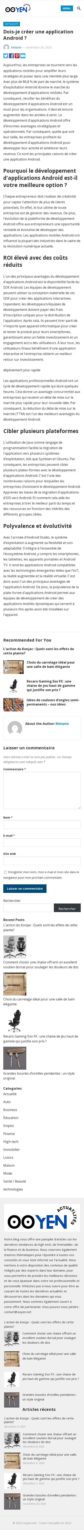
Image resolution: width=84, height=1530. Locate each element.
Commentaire (14, 769)
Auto (7, 1102)
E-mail (9, 836)
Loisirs (8, 1157)
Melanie (16, 47)
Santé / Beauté (14, 1181)
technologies (13, 1189)
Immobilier (11, 1149)
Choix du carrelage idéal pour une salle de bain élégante (51, 664)
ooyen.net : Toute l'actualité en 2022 (47, 1523)
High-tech (10, 1141)
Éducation (10, 1118)
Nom (8, 817)
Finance (9, 1133)
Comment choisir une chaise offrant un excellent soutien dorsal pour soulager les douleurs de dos (49, 1337)
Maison (9, 1165)
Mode (7, 1173)
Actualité (11, 24)
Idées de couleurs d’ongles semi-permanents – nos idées (53, 702)
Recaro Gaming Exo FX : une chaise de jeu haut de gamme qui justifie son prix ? (51, 685)
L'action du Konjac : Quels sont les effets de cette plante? (38, 651)
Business (10, 1110)
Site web (9, 854)
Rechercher (12, 900)
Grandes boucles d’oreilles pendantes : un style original (50, 1497)
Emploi (8, 1125)
